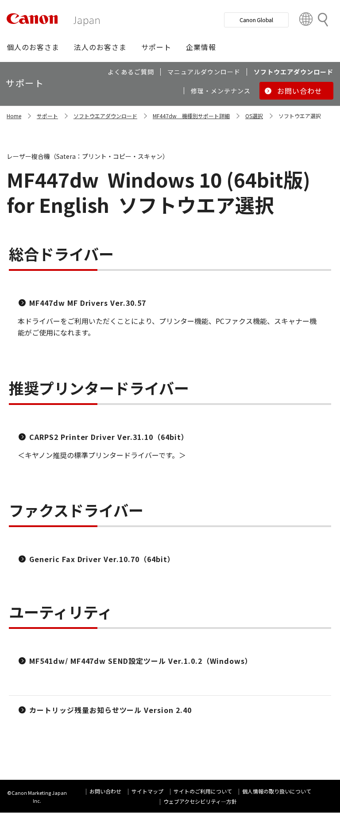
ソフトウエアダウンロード (105, 115)
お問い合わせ (105, 791)
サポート (47, 115)
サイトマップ (147, 791)
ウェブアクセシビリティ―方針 (200, 801)
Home (14, 115)
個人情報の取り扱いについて (276, 791)
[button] (33, 47)
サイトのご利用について (203, 791)
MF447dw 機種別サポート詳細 (191, 115)
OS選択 (254, 115)
